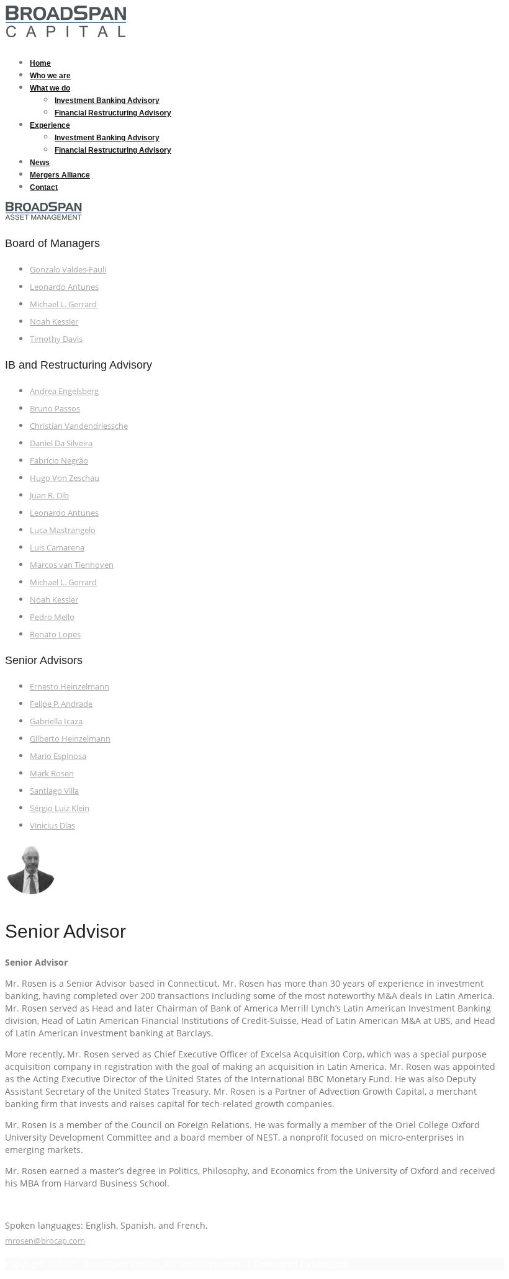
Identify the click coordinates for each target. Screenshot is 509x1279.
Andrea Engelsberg (64, 391)
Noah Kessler (54, 321)
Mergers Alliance (60, 175)
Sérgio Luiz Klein (59, 808)
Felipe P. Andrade (61, 703)
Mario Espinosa (58, 755)
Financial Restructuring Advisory (113, 113)
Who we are (50, 75)
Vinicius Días (52, 825)
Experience (50, 125)
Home (40, 63)
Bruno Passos (55, 408)
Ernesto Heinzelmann (69, 686)
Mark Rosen (52, 773)
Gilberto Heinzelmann (70, 738)
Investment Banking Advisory (107, 100)
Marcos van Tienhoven (72, 564)
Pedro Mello (52, 616)
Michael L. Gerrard (63, 304)
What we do (50, 88)
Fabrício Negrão (59, 460)
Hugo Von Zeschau (64, 477)
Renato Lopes (55, 634)
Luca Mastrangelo (63, 530)
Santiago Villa (54, 790)
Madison (331, 1264)
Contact (44, 187)
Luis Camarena (57, 547)
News (40, 162)
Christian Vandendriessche (79, 425)
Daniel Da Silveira (61, 443)
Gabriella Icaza (56, 721)
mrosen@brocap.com (45, 1240)
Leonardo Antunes (64, 286)
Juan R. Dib (49, 495)
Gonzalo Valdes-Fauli (68, 269)
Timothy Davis (56, 338)
